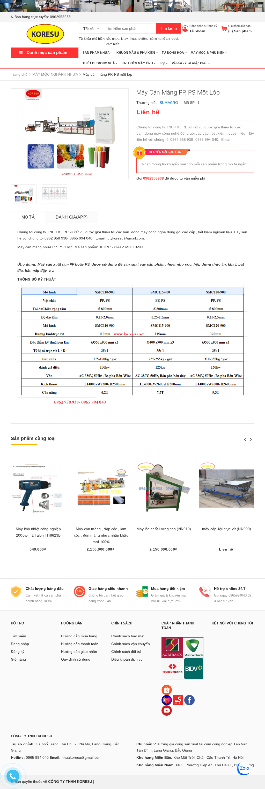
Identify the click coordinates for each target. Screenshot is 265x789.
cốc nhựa (113, 39)
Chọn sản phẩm (101, 559)
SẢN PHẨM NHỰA (97, 53)
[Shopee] (166, 689)
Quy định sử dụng (75, 659)
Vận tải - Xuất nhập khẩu (190, 63)
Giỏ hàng (18, 659)
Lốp (163, 63)
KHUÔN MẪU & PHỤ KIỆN (136, 53)
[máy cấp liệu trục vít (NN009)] (226, 488)
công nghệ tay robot (164, 39)
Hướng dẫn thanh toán (79, 644)
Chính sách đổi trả (126, 651)
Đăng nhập (196, 25)
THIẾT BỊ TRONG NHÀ (99, 63)
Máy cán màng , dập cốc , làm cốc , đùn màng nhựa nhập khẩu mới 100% (101, 535)
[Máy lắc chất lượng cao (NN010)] (164, 488)
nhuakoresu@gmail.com (81, 757)
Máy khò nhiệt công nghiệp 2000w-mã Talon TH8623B (38, 532)
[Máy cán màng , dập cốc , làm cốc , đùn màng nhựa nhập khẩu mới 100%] (101, 488)
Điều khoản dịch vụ (127, 659)
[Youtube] (166, 710)
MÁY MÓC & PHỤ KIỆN (208, 53)
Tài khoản (197, 31)
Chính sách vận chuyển (130, 644)
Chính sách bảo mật (127, 636)
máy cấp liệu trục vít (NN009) (226, 529)
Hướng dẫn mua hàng (79, 636)
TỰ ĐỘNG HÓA (173, 53)
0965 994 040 (37, 757)
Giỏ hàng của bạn (239, 25)
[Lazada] (167, 700)
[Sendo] (178, 700)
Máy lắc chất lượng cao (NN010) (164, 529)
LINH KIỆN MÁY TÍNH (138, 63)
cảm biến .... (114, 44)
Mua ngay (38, 559)
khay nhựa (128, 39)
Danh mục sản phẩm (47, 52)
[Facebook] (189, 700)
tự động (143, 39)
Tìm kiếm (168, 28)
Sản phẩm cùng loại (33, 438)
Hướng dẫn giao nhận (79, 651)
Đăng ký (212, 25)
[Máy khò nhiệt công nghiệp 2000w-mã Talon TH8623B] (38, 488)
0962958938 (60, 17)
